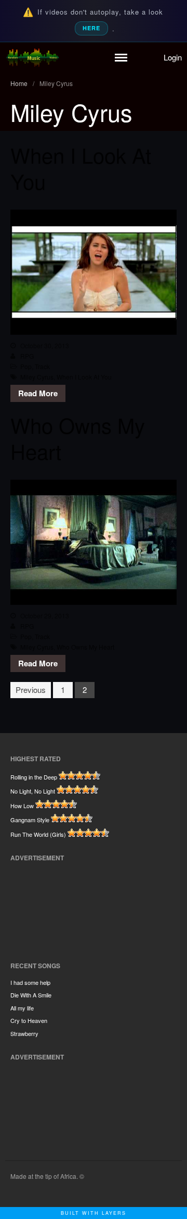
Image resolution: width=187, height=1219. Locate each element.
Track (42, 366)
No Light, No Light (32, 791)
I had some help (30, 982)
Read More (38, 393)
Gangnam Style (29, 819)
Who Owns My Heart (77, 438)
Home (19, 83)
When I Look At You (80, 168)
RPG (27, 355)
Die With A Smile (30, 995)
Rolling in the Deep (33, 777)
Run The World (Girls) (38, 834)
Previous (31, 689)
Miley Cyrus (37, 376)
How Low (22, 805)
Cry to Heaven (28, 1020)
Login (173, 57)
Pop (26, 366)
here (91, 28)
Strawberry (24, 1033)
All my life (22, 1008)
